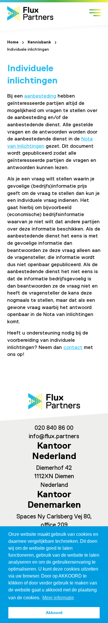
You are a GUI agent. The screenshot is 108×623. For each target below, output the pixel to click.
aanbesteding (40, 96)
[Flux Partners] (30, 13)
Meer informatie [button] (58, 597)
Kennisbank (39, 42)
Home (12, 42)
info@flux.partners (54, 437)
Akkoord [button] (54, 612)
